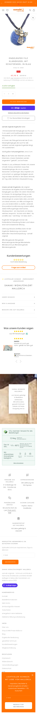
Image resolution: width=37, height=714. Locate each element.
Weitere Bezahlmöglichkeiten (18, 113)
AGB (3, 672)
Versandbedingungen (10, 665)
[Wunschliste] (7, 10)
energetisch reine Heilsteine (12, 613)
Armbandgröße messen (11, 607)
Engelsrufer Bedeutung (10, 637)
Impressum (6, 658)
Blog (3, 634)
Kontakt (5, 596)
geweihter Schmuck (9, 641)
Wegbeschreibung (9, 648)
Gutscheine (6, 610)
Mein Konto (6, 603)
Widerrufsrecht (7, 662)
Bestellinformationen (9, 600)
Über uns (5, 627)
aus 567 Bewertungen (17, 334)
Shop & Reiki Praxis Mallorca (12, 631)
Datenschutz (6, 668)
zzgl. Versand (15, 78)
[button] (17, 361)
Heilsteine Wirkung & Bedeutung (13, 617)
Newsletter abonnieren (18, 706)
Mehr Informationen (18, 463)
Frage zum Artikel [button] (18, 267)
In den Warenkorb (18, 102)
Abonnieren (10, 562)
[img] (18, 331)
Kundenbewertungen (9, 644)
